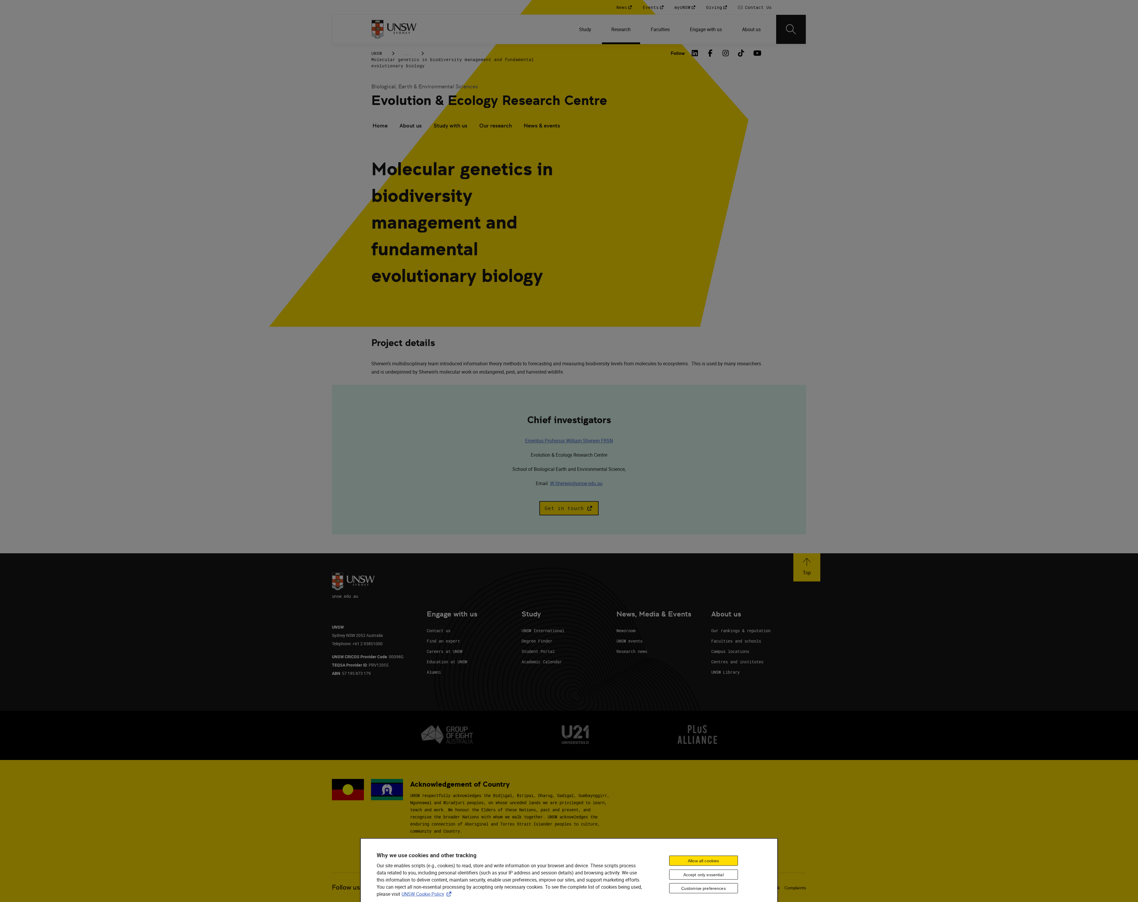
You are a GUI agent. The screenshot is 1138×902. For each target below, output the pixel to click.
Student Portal (538, 651)
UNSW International (543, 630)
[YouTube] (756, 53)
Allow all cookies (703, 860)
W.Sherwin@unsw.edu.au (576, 483)
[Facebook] (710, 53)
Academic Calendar (542, 661)
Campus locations (730, 651)
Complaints (795, 887)
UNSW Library (725, 672)
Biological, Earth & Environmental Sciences (424, 86)
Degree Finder (537, 641)
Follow (678, 53)
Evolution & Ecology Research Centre (489, 100)
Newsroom (625, 630)
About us (410, 125)
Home (380, 125)
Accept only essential (703, 874)
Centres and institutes (737, 661)
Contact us (438, 630)
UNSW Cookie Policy (428, 894)
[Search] (791, 29)
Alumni (434, 672)
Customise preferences (703, 888)
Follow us (346, 887)
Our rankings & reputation (741, 630)
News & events (542, 125)
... (407, 53)
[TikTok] (741, 53)
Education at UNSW (447, 661)
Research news (631, 651)
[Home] (394, 29)
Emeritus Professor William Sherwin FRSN (569, 440)
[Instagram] (725, 53)
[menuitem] (586, 29)
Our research (495, 125)
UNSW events (629, 641)
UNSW (376, 53)
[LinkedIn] (695, 53)
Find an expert (443, 641)
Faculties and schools (736, 641)
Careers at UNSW (444, 651)
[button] (569, 508)
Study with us (450, 125)
